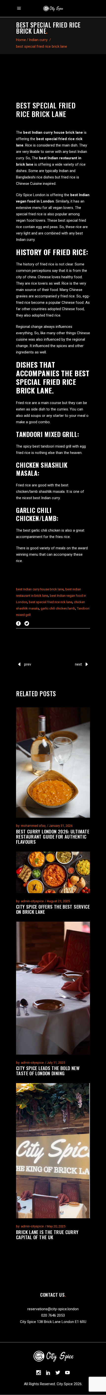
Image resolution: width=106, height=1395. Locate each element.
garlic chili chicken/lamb (58, 608)
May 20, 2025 (56, 1226)
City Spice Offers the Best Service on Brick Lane (53, 909)
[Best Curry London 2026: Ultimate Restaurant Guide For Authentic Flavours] (53, 762)
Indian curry (38, 40)
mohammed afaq (33, 826)
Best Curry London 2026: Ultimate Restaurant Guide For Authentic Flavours (52, 836)
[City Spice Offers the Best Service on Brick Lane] (53, 872)
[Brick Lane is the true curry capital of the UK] (53, 1150)
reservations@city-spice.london (53, 1309)
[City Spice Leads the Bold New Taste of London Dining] (53, 988)
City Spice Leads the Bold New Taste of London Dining (48, 1070)
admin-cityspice (32, 901)
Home (21, 40)
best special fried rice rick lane (50, 602)
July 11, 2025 (56, 1062)
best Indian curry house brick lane (40, 589)
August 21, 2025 (58, 901)
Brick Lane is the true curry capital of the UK (47, 1234)
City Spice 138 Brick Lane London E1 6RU (53, 1322)
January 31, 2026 (60, 826)
